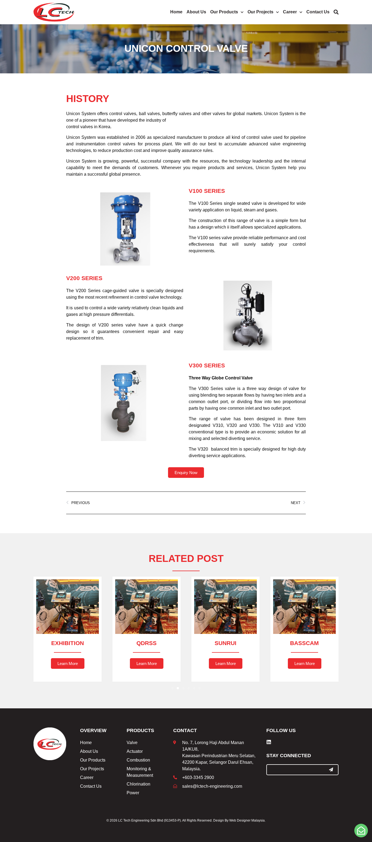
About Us (196, 12)
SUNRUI (225, 643)
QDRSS (146, 643)
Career (290, 12)
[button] (37, 629)
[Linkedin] (268, 741)
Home (176, 12)
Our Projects (260, 12)
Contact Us (318, 12)
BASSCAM (304, 643)
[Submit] (331, 769)
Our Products (224, 12)
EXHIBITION (67, 643)
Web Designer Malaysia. (247, 820)
